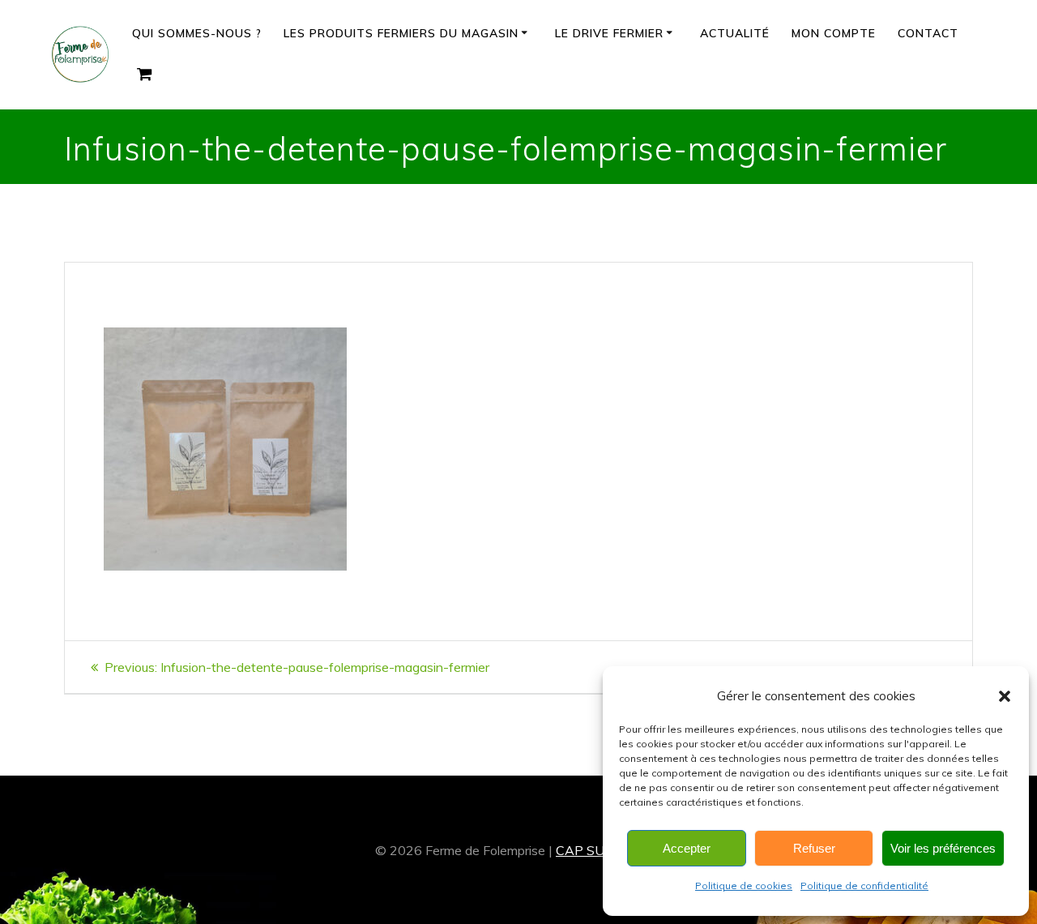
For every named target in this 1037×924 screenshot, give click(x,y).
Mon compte (834, 33)
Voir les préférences (943, 848)
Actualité (735, 33)
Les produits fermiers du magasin (401, 33)
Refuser (814, 848)
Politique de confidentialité (864, 885)
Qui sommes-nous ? (197, 33)
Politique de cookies (743, 885)
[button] (1004, 696)
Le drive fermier (609, 33)
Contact (928, 33)
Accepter (687, 848)
